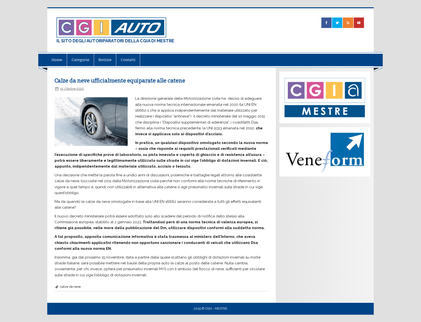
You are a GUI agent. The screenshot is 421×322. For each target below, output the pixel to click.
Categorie (80, 60)
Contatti (128, 60)
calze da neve (70, 286)
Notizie (105, 60)
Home (57, 60)
